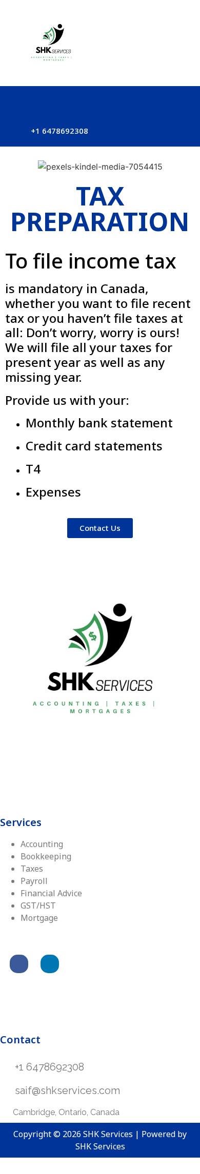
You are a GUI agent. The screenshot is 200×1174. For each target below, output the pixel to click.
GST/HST (38, 905)
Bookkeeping (46, 856)
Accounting (42, 844)
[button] (100, 101)
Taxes (32, 868)
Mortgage (39, 917)
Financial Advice (51, 893)
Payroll (34, 881)
